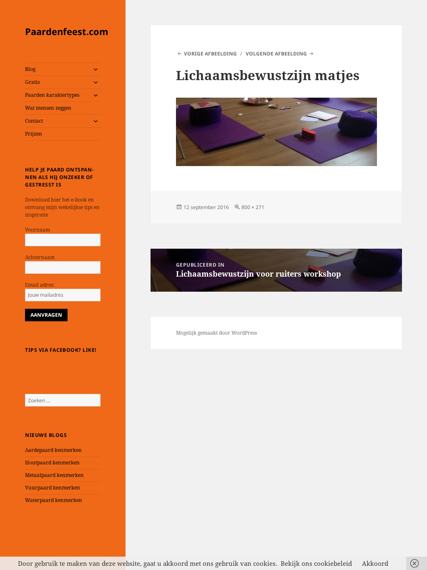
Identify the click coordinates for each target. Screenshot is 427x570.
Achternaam (40, 257)
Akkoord (375, 563)
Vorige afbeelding (210, 53)
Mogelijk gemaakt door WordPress (216, 332)
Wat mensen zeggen (48, 107)
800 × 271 (252, 207)
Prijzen (33, 133)
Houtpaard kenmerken (52, 462)
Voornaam (37, 229)
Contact (34, 120)
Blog (30, 69)
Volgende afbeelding (276, 53)
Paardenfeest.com (66, 31)
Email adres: (39, 284)
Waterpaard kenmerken (53, 500)
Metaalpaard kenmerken (54, 475)
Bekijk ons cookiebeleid (316, 563)
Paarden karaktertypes (52, 94)
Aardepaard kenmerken (53, 450)
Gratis (32, 82)
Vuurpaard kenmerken (52, 487)
